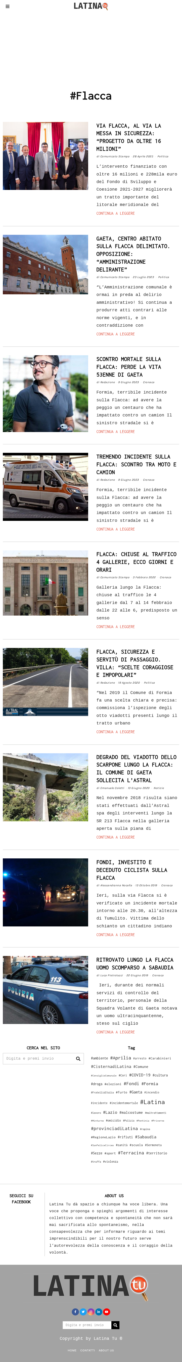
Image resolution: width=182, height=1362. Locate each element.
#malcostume (131, 1112)
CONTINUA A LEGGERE (115, 213)
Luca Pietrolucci (111, 975)
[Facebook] (75, 1311)
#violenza (110, 1161)
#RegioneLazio (103, 1137)
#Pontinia (142, 1120)
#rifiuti (125, 1137)
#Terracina (131, 1152)
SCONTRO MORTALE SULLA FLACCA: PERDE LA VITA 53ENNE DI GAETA (128, 367)
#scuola (136, 1145)
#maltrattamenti (155, 1112)
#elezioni (113, 1084)
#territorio (156, 1153)
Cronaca (149, 382)
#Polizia (128, 1120)
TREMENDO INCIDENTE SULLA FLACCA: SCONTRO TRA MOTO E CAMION (136, 464)
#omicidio (113, 1120)
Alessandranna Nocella (116, 885)
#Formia (149, 1083)
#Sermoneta (153, 1145)
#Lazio (110, 1112)
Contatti (87, 1350)
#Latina (152, 1101)
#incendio (151, 1092)
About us (106, 1350)
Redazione (107, 382)
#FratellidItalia (102, 1092)
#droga (96, 1084)
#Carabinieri (160, 1058)
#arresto (139, 1058)
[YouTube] (106, 1311)
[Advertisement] (91, 48)
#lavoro (96, 1112)
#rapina (145, 1129)
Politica (162, 156)
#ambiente (99, 1058)
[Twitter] (83, 1311)
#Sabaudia (145, 1137)
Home (72, 1350)
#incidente (99, 1103)
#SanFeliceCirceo (102, 1145)
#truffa (96, 1161)
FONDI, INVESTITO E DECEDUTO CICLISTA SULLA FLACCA (131, 870)
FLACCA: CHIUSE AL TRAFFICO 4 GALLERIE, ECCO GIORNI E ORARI (136, 562)
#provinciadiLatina (114, 1128)
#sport (110, 1153)
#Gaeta (135, 1092)
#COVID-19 (139, 1074)
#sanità (121, 1145)
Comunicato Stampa (115, 156)
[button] (78, 1058)
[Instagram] (91, 1311)
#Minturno (97, 1120)
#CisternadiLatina (111, 1066)
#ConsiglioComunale (104, 1075)
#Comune (140, 1066)
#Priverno (157, 1120)
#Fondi (131, 1083)
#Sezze (96, 1153)
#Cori (123, 1075)
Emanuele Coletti (112, 788)
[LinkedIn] (98, 1311)
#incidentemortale (124, 1103)
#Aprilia (120, 1057)
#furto (121, 1092)
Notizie (159, 788)
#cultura (160, 1075)
